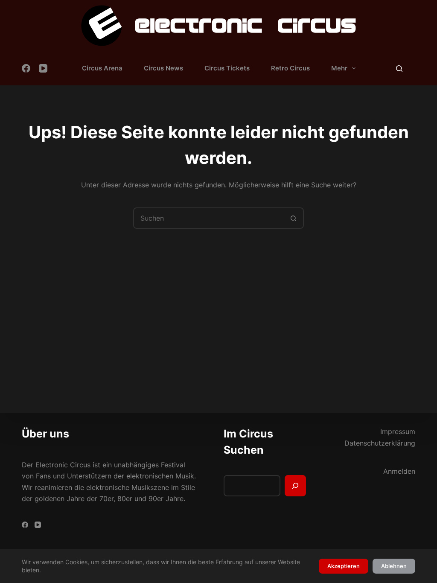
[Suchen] (399, 68)
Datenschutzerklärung (379, 443)
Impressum (397, 431)
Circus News (163, 68)
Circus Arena (102, 68)
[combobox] (208, 218)
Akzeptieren (343, 566)
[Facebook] (26, 68)
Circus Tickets (227, 68)
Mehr (339, 68)
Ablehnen (394, 566)
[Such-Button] (293, 218)
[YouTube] (43, 68)
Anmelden (399, 471)
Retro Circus (290, 68)
